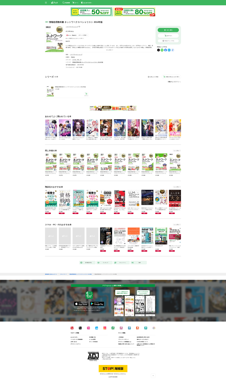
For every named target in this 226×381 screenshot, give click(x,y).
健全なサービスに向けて (142, 339)
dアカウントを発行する (106, 373)
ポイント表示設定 (93, 341)
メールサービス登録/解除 (77, 339)
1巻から (170, 81)
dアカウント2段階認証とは (124, 341)
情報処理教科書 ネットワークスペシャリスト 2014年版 (70, 87)
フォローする (79, 27)
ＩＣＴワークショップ (72, 26)
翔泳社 (73, 57)
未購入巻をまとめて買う (172, 76)
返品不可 (68, 41)
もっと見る (176, 150)
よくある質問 (92, 339)
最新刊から (177, 81)
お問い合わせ (74, 341)
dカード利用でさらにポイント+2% (74, 38)
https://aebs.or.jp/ (107, 359)
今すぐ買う (169, 30)
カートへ (169, 35)
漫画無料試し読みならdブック (51, 274)
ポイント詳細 (82, 35)
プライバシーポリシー (123, 339)
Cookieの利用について (142, 341)
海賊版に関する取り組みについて (126, 344)
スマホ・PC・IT (76, 59)
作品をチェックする (169, 40)
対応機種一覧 (92, 337)
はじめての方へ (74, 337)
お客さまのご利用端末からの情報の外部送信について (146, 344)
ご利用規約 (121, 337)
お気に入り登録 (154, 76)
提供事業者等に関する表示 (143, 337)
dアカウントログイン (76, 344)
